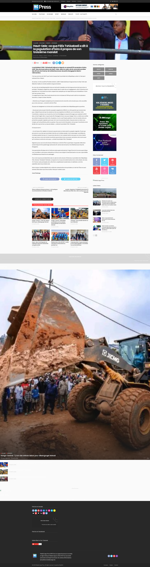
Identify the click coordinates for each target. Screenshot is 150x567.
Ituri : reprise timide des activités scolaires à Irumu (104, 195)
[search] (116, 14)
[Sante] (98, 78)
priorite (45, 55)
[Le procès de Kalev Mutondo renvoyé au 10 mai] (97, 212)
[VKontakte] (112, 170)
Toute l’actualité (81, 14)
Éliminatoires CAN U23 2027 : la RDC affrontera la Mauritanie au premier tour (60, 243)
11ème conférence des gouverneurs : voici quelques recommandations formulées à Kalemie (44, 190)
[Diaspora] (110, 69)
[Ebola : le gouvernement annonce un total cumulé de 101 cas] (97, 219)
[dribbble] (104, 170)
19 (148, 458)
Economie (50, 14)
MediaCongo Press (6, 458)
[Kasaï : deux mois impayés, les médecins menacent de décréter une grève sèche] (41, 235)
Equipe (68, 1)
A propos (63, 1)
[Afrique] (110, 74)
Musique (63, 14)
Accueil (34, 14)
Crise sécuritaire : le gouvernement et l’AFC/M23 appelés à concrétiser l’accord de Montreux (79, 243)
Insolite (70, 14)
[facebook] (96, 162)
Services (74, 1)
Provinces (50, 55)
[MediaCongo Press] (34, 555)
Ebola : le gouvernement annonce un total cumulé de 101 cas (108, 219)
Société (80, 218)
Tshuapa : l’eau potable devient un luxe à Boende (79, 221)
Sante (41, 239)
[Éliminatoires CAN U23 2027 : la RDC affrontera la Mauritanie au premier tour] (60, 235)
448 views (56, 55)
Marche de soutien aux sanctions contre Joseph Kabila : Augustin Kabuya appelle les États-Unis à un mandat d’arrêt (109, 202)
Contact (79, 1)
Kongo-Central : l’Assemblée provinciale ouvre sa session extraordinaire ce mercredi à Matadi (58, 223)
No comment (63, 55)
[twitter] (104, 162)
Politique (42, 14)
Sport (57, 14)
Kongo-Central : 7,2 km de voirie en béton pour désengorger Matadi (40, 221)
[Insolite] (98, 69)
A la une (36, 55)
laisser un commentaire (42, 199)
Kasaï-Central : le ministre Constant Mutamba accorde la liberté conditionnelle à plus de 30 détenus (109, 227)
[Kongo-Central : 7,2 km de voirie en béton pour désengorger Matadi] (41, 213)
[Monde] (98, 74)
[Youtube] (96, 170)
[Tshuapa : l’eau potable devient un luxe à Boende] (79, 213)
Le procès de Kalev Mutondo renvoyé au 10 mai (108, 210)
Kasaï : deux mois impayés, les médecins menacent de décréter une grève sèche (40, 243)
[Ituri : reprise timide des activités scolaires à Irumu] (104, 193)
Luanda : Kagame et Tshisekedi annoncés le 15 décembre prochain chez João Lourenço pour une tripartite (76, 191)
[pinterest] (112, 162)
